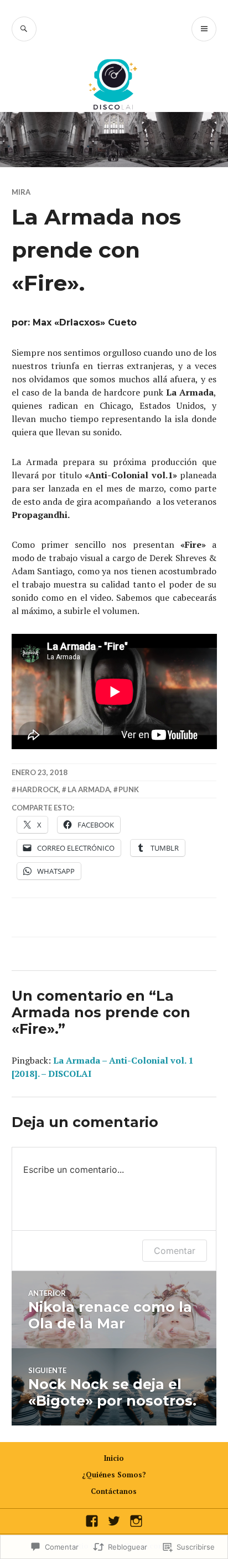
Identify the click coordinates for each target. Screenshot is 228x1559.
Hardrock (38, 789)
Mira (21, 192)
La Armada (89, 789)
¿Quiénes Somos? (114, 1475)
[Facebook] (92, 1521)
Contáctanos (114, 1491)
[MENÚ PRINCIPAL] (203, 29)
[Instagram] (136, 1521)
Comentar (174, 1250)
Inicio (114, 1458)
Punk (128, 789)
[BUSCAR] (24, 29)
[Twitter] (114, 1521)
